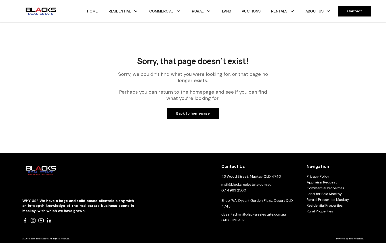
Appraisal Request (322, 182)
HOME (92, 11)
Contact (354, 11)
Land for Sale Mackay (324, 193)
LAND (226, 11)
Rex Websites (356, 238)
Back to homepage (193, 113)
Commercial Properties (325, 188)
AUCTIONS (251, 11)
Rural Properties (320, 211)
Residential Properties (325, 205)
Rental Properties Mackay (328, 199)
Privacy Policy (318, 176)
